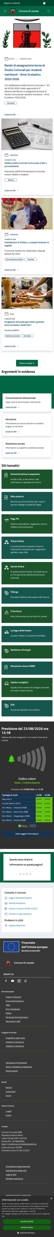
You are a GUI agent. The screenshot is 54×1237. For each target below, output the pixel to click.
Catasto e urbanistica (15, 1046)
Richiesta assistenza (14, 1178)
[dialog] (27, 1216)
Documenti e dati (13, 1021)
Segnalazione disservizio (16, 1170)
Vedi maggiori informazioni (27, 833)
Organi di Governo (13, 996)
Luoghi (9, 1111)
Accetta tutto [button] (27, 1221)
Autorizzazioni (12, 1070)
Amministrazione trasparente (18, 1195)
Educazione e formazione (16, 1062)
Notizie (9, 1087)
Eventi (8, 1115)
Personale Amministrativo (17, 1017)
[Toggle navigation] (5, 10)
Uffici (8, 1005)
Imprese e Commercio (15, 1041)
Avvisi (12, 58)
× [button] (51, 1199)
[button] (27, 1233)
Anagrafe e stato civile (15, 1037)
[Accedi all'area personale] (44, 3)
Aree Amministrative (15, 1000)
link (3, 1216)
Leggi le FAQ (11, 1174)
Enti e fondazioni (13, 1009)
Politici (9, 1013)
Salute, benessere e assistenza (19, 1066)
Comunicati (14, 155)
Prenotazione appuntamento (18, 1166)
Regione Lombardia (12, 3)
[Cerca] (48, 11)
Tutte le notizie (25, 363)
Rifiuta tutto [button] (27, 1227)
